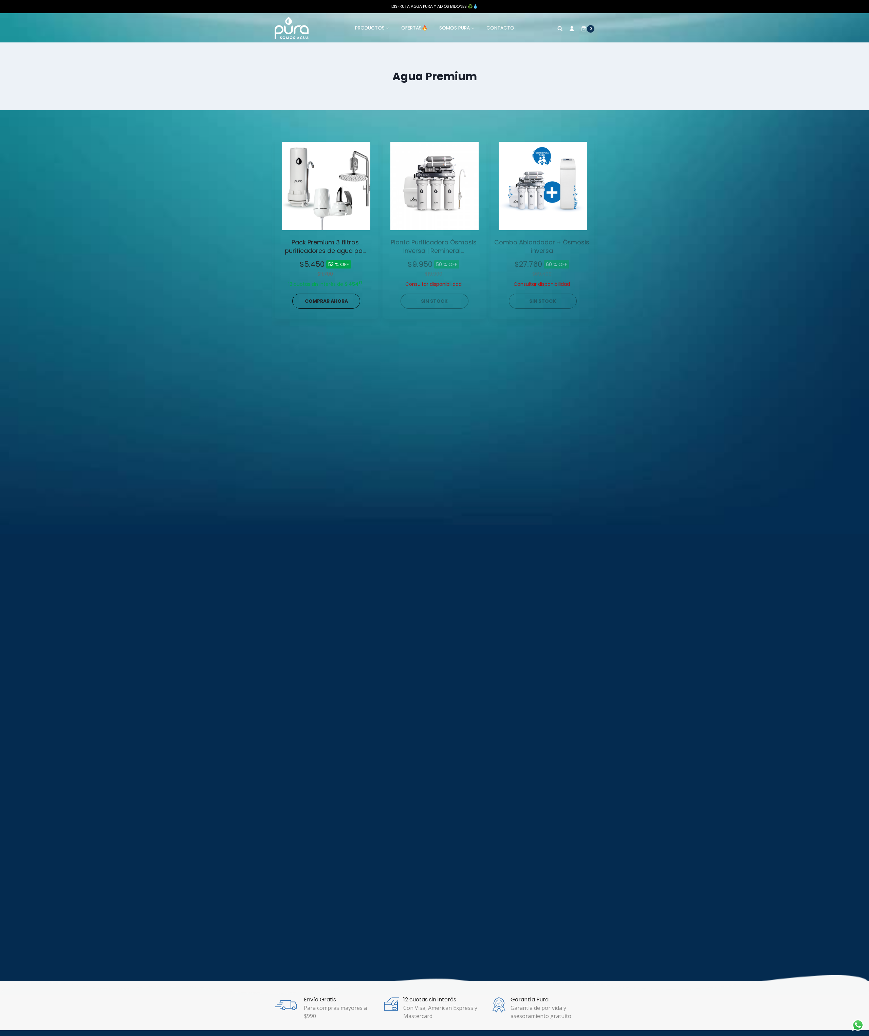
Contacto (500, 27)
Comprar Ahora (326, 301)
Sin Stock (434, 301)
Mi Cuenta (572, 28)
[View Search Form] (560, 27)
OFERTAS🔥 (414, 27)
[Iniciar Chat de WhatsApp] (858, 1025)
